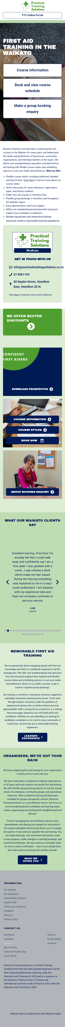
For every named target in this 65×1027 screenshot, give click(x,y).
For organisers (11, 894)
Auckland (8, 939)
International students (15, 898)
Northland (9, 934)
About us (8, 915)
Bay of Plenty (10, 947)
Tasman (51, 934)
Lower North (10, 956)
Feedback (9, 911)
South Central (54, 939)
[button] (8, 582)
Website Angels (53, 1013)
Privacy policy (11, 919)
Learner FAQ (10, 902)
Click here (29, 180)
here (17, 294)
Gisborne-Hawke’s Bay (15, 951)
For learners (10, 889)
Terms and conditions (15, 906)
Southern (51, 943)
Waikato (8, 943)
